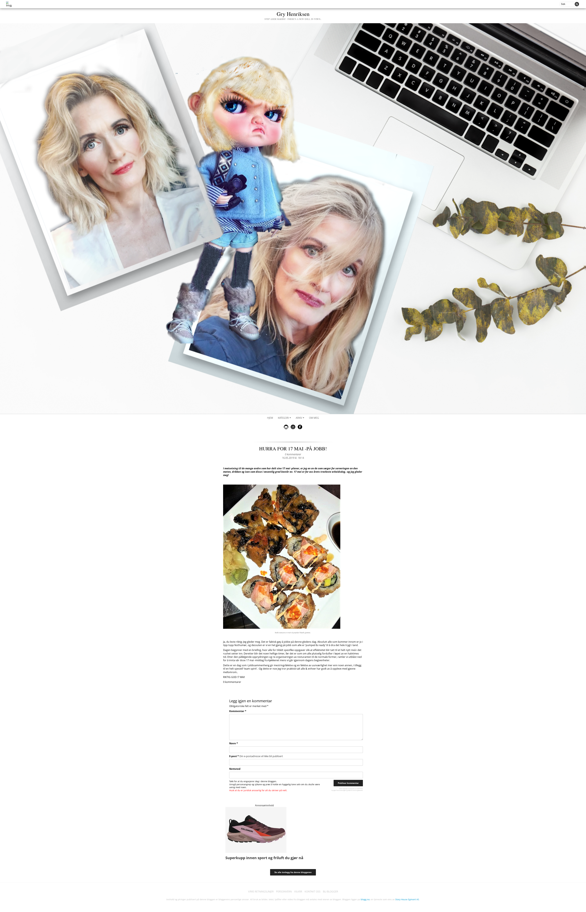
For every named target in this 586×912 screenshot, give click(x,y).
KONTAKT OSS (312, 891)
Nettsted (234, 769)
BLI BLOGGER (330, 891)
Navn (233, 743)
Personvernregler (341, 790)
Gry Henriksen (293, 15)
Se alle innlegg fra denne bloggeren (293, 872)
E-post (256, 756)
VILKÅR (298, 891)
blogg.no (365, 899)
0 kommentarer (293, 454)
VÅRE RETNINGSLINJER (261, 891)
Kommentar (237, 711)
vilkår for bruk (352, 790)
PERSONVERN (284, 891)
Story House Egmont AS (407, 899)
